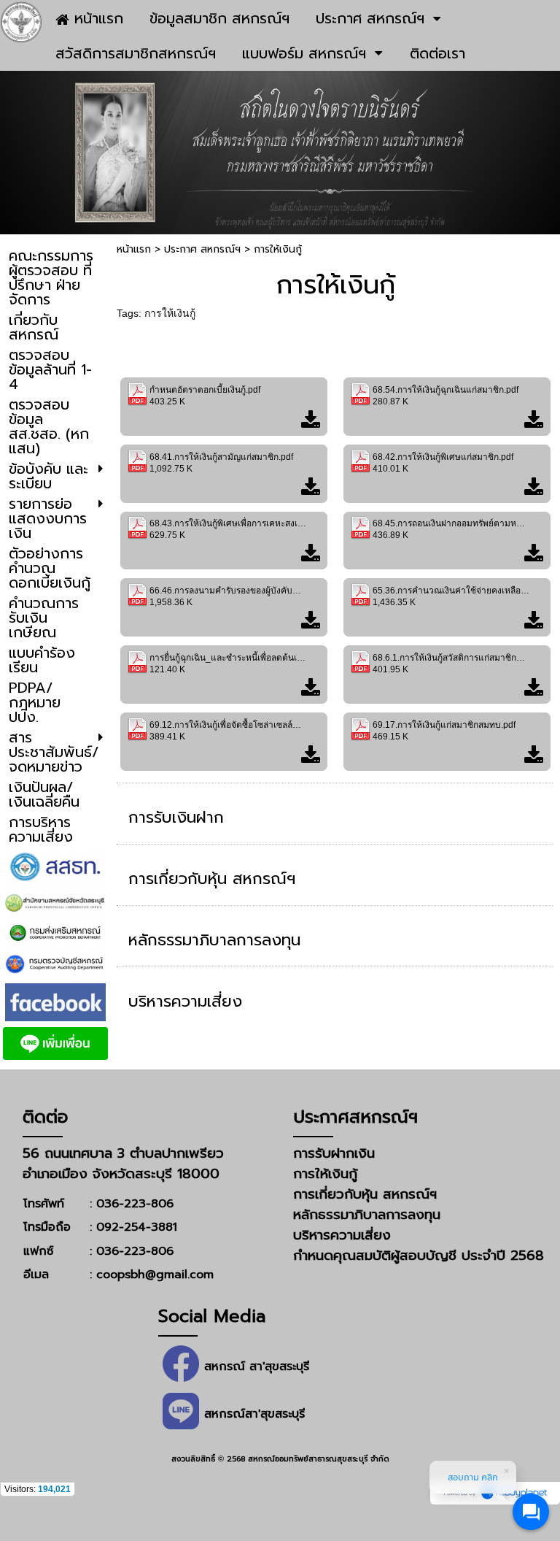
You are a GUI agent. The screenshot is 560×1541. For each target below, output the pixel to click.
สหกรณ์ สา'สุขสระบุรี (256, 1366)
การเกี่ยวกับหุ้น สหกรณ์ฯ (211, 878)
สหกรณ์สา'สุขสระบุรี (254, 1414)
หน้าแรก (134, 249)
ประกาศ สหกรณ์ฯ (202, 249)
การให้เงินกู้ (169, 313)
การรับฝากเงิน (334, 1153)
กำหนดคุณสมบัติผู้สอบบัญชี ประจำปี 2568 (418, 1255)
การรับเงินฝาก (176, 817)
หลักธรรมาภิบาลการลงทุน (214, 940)
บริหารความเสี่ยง (185, 1001)
